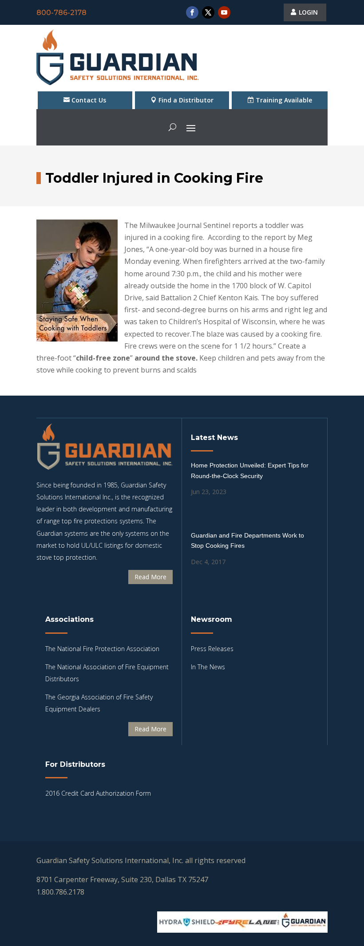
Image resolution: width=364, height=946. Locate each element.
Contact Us (88, 100)
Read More (150, 577)
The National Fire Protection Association (102, 648)
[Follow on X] (208, 12)
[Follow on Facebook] (192, 12)
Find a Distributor (186, 100)
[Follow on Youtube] (224, 12)
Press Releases (212, 648)
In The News (208, 667)
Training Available (284, 100)
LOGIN (308, 12)
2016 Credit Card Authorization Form (98, 793)
